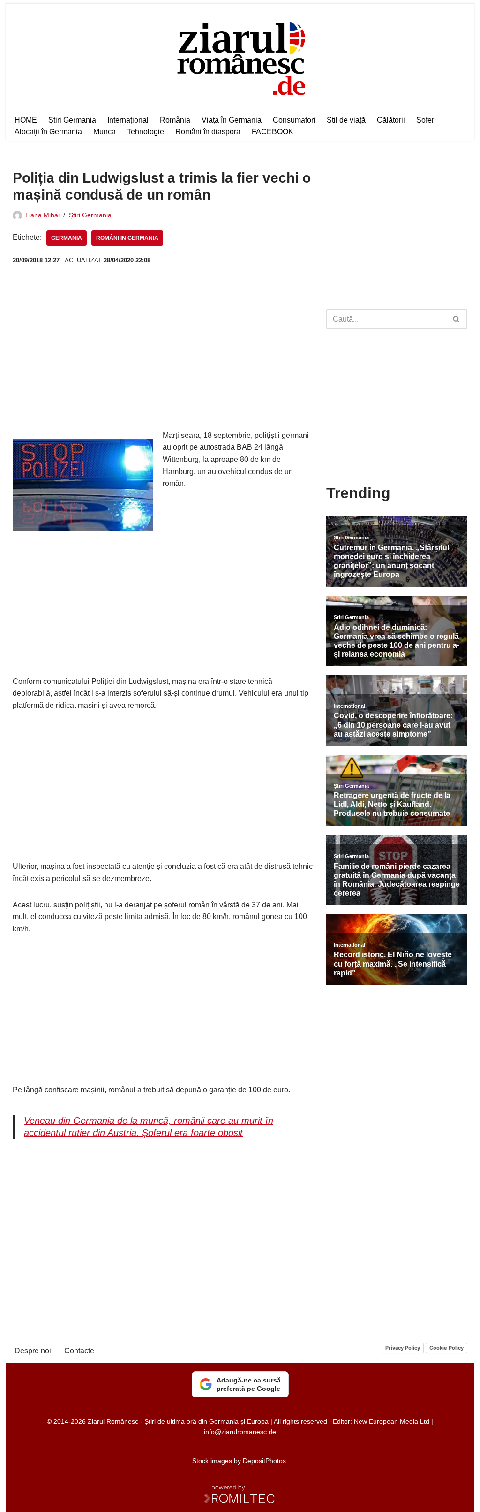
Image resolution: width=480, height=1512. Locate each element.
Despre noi (33, 1351)
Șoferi (426, 120)
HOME (26, 120)
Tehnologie (145, 132)
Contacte (79, 1351)
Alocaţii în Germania (48, 132)
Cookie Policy (446, 1347)
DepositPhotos (264, 1461)
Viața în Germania (232, 120)
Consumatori (294, 120)
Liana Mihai (42, 215)
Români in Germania (127, 238)
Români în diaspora (207, 132)
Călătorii (391, 120)
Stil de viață (346, 120)
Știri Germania (72, 120)
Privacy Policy (402, 1347)
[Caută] (456, 319)
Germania (66, 238)
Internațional (128, 120)
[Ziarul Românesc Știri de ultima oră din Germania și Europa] (240, 57)
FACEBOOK (272, 132)
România (175, 120)
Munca (104, 132)
